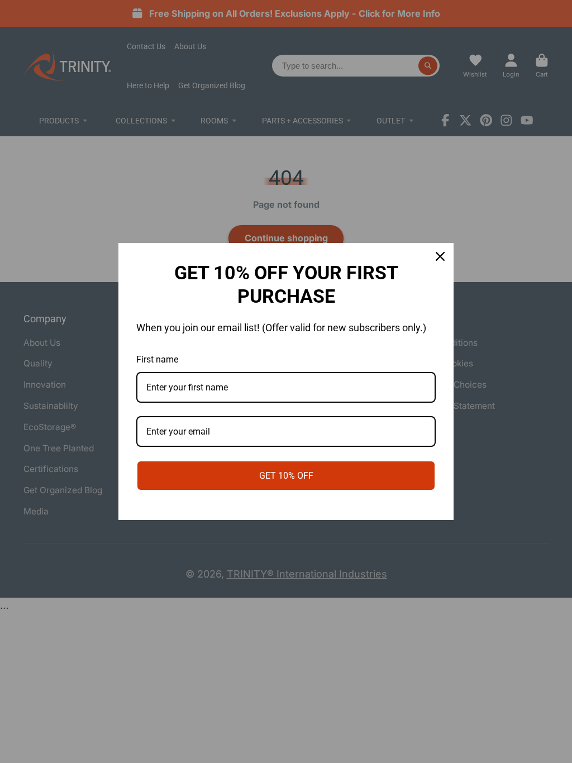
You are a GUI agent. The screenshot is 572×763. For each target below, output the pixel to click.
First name (157, 359)
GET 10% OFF (286, 475)
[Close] (440, 256)
